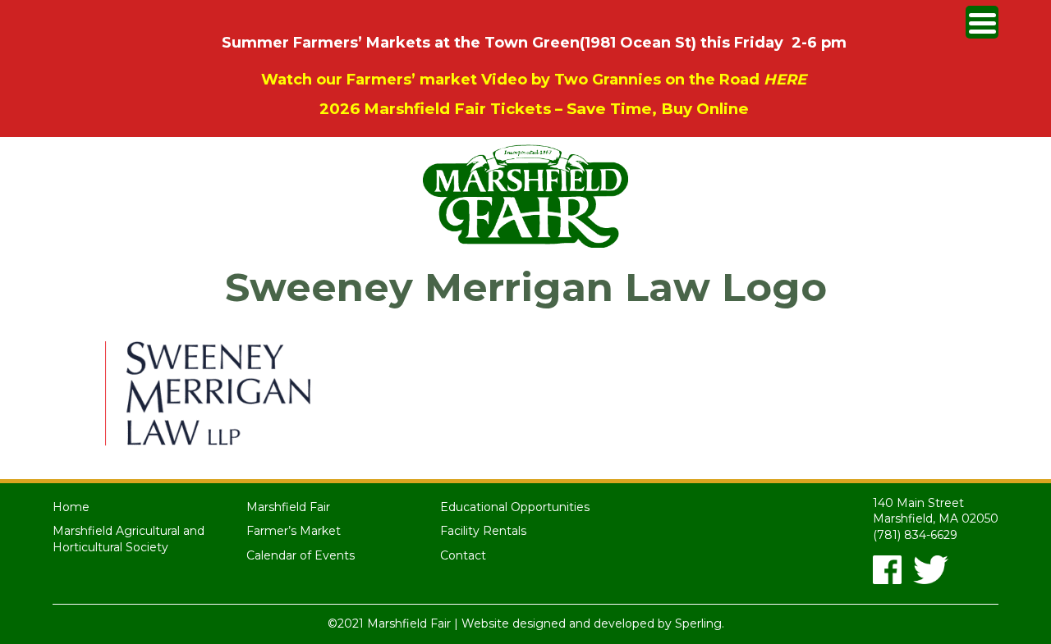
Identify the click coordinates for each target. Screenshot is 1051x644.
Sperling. (699, 623)
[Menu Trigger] (982, 22)
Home (71, 507)
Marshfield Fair (288, 507)
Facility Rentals (483, 530)
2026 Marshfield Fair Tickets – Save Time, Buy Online (534, 108)
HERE (785, 80)
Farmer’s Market (293, 530)
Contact (463, 555)
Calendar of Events (300, 555)
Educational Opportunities (515, 507)
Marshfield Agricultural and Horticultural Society (128, 539)
